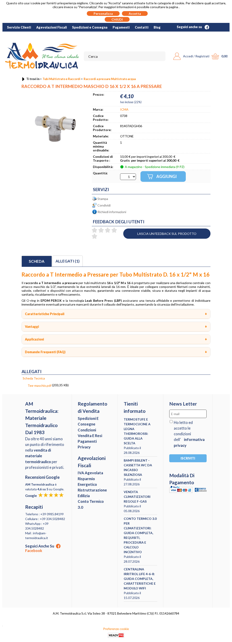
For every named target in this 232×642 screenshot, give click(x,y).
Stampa (102, 199)
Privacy (84, 447)
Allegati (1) (68, 261)
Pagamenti (121, 27)
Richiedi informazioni (111, 212)
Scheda (36, 261)
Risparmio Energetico (87, 481)
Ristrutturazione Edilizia (92, 493)
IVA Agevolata (90, 472)
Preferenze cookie (116, 629)
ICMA (124, 109)
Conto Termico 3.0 (91, 504)
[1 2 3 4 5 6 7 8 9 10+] (128, 177)
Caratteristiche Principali (44, 314)
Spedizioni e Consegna (89, 27)
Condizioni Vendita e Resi (90, 433)
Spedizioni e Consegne (88, 421)
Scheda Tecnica (34, 378)
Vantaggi (32, 326)
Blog (157, 27)
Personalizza (103, 13)
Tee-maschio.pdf (39, 385)
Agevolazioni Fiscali (51, 27)
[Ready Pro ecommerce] (116, 635)
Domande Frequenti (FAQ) (45, 352)
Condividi (104, 205)
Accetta (135, 13)
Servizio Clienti (19, 27)
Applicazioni (34, 339)
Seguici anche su (190, 27)
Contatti (141, 27)
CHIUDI (117, 19)
